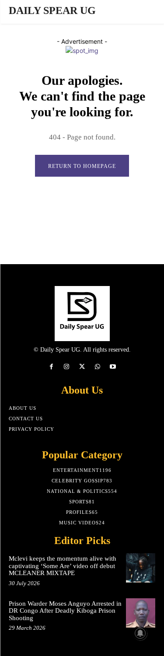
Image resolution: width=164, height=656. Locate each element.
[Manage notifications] (140, 633)
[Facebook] (51, 366)
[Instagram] (66, 366)
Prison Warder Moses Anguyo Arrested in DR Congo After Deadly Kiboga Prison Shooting (65, 610)
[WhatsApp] (97, 366)
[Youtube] (112, 366)
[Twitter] (82, 366)
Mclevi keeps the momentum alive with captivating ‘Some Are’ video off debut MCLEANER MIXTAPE (62, 565)
